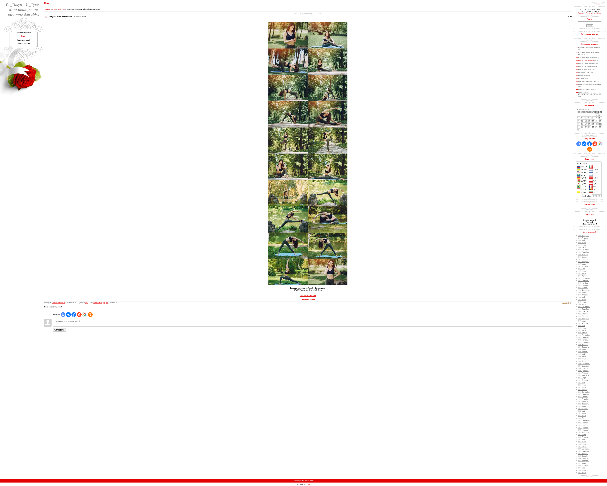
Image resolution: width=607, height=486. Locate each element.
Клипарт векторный (586, 63)
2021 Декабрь (583, 399)
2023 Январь (583, 430)
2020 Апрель (583, 352)
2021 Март (582, 378)
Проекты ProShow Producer (589, 48)
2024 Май (581, 468)
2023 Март (582, 435)
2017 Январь (583, 259)
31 (578, 130)
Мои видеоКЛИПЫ (585, 89)
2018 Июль (582, 302)
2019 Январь (583, 316)
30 (600, 127)
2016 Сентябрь (584, 250)
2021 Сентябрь (584, 392)
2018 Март (582, 292)
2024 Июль (582, 473)
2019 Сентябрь (584, 335)
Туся (86, 303)
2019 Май (581, 326)
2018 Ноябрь (583, 311)
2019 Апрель (583, 323)
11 (582, 121)
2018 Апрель (583, 295)
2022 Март (582, 406)
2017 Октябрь (583, 281)
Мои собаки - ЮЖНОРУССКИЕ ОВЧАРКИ (589, 93)
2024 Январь (583, 458)
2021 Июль (582, 387)
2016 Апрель (583, 238)
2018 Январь (583, 288)
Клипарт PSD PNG (585, 66)
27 (589, 127)
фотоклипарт (97, 303)
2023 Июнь (582, 442)
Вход (599, 13)
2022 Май (581, 411)
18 (582, 124)
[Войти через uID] (63, 314)
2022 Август (582, 418)
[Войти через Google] (84, 314)
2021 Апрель (583, 380)
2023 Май (581, 439)
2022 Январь (583, 401)
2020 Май (581, 354)
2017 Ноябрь (583, 283)
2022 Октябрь (583, 423)
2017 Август (582, 276)
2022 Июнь (582, 413)
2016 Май (581, 240)
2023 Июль (582, 444)
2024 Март (582, 463)
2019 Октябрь (583, 337)
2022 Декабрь (583, 427)
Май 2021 (583, 109)
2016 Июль (582, 245)
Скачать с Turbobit (308, 296)
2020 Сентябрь (584, 363)
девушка (105, 303)
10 (578, 121)
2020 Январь (583, 345)
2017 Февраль (583, 262)
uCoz (308, 484)
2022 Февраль (583, 404)
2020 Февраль (583, 347)
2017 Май (581, 269)
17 (578, 124)
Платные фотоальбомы (587, 57)
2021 (54, 9)
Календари (582, 75)
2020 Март (582, 349)
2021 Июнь (582, 385)
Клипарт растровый (58, 303)
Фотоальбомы (583, 72)
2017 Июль (582, 273)
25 (582, 127)
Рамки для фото (584, 69)
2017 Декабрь (583, 285)
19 (586, 124)
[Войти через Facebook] (73, 314)
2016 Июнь (582, 243)
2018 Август (582, 304)
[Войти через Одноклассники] (90, 314)
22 (597, 124)
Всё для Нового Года (586, 81)
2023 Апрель (583, 437)
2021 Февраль (583, 375)
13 (589, 121)
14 (593, 121)
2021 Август (582, 390)
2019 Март (582, 321)
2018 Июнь (582, 300)
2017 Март (582, 264)
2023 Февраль (583, 432)
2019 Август (582, 333)
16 (600, 121)
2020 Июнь (582, 356)
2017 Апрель (583, 266)
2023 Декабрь (583, 456)
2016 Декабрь (583, 257)
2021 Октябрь (583, 394)
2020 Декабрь (583, 371)
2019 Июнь (582, 328)
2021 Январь (583, 373)
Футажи (581, 78)
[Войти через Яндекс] (79, 314)
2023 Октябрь (583, 451)
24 (578, 127)
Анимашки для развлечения (589, 84)
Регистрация (591, 13)
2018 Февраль (583, 290)
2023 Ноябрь (583, 454)
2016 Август (582, 247)
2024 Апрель (583, 465)
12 (586, 121)
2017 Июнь (582, 271)
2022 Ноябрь (583, 425)
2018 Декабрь (583, 314)
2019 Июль (582, 330)
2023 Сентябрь (584, 449)
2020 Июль (582, 359)
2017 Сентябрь (584, 278)
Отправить (59, 330)
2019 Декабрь (583, 342)
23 (64, 9)
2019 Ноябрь (583, 340)
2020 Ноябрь (583, 368)
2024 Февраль (583, 461)
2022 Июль (582, 416)
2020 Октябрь (583, 366)
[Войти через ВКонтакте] (68, 314)
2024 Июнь (582, 470)
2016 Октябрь (583, 252)
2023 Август (582, 446)
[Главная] (598, 2)
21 (593, 124)
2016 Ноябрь (583, 254)
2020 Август (582, 361)
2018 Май (581, 297)
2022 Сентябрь (584, 420)
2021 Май (581, 382)
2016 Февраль (583, 236)
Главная (47, 9)
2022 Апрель (583, 409)
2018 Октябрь (583, 309)
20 (589, 124)
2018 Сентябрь (584, 307)
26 (586, 127)
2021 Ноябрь (583, 397)
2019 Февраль (583, 318)
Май (59, 9)
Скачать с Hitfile (308, 299)
